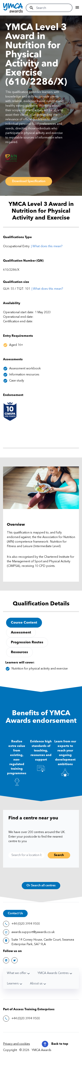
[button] (47, 289)
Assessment (21, 632)
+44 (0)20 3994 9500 (25, 923)
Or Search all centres (41, 885)
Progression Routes (27, 642)
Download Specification (28, 181)
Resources (19, 652)
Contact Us (15, 913)
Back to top (59, 1044)
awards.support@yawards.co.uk (33, 932)
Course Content (24, 622)
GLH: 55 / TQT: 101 (16, 288)
